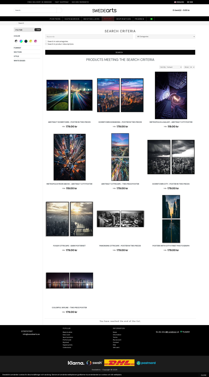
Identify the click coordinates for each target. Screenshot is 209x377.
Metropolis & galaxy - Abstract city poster (171, 122)
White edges (19, 61)
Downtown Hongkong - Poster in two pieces (120, 122)
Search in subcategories (58, 41)
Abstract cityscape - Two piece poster (120, 184)
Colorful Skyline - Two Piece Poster (69, 307)
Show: (187, 67)
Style (16, 56)
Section (18, 52)
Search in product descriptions (61, 44)
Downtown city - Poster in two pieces (171, 184)
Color (17, 36)
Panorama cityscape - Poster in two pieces (120, 246)
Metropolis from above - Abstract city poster (69, 184)
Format (17, 48)
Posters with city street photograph (171, 246)
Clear (38, 29)
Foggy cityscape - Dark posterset (69, 246)
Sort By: (163, 67)
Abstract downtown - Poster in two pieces (69, 122)
